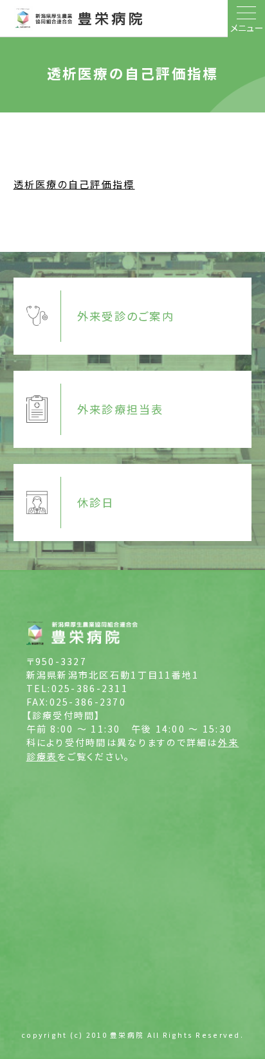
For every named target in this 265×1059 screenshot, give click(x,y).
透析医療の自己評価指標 (74, 184)
